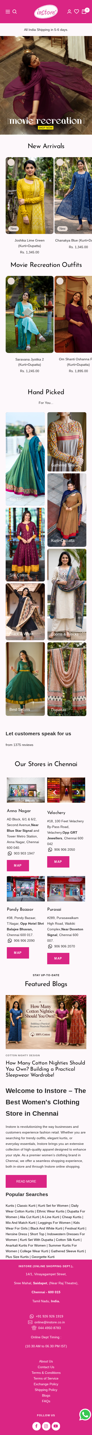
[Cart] (84, 11)
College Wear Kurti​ (34, 1251)
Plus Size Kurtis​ (17, 1257)
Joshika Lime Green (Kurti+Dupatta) (30, 242)
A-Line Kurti (50, 1217)
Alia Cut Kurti (29, 1217)
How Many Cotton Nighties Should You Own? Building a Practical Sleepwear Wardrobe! (45, 1069)
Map (18, 865)
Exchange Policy (46, 1384)
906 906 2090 (24, 940)
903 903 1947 (24, 853)
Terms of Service (46, 1378)
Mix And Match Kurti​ (20, 1223)
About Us (46, 1361)
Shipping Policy (46, 1390)
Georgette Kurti (43, 1257)
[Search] (15, 11)
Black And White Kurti (46, 1228)
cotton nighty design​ (23, 1055)
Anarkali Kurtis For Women (26, 1245)
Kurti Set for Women (53, 1205)
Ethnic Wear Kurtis (50, 1211)
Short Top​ (37, 1234)
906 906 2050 (64, 849)
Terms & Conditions (46, 1373)
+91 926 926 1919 (49, 1316)
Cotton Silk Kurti (68, 1240)
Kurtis (10, 1205)
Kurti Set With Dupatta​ (36, 1240)
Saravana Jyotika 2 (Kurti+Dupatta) (29, 361)
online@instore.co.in (49, 1322)
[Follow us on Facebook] (36, 1426)
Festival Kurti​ (74, 1228)
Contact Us (46, 1367)
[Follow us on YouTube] (56, 1426)
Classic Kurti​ (26, 1205)
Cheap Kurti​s (71, 1217)
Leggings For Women (54, 1223)
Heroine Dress (16, 1234)
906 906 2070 (64, 946)
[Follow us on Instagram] (46, 1426)
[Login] (69, 11)
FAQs (46, 1401)
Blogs (46, 1395)
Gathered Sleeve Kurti (67, 1251)
